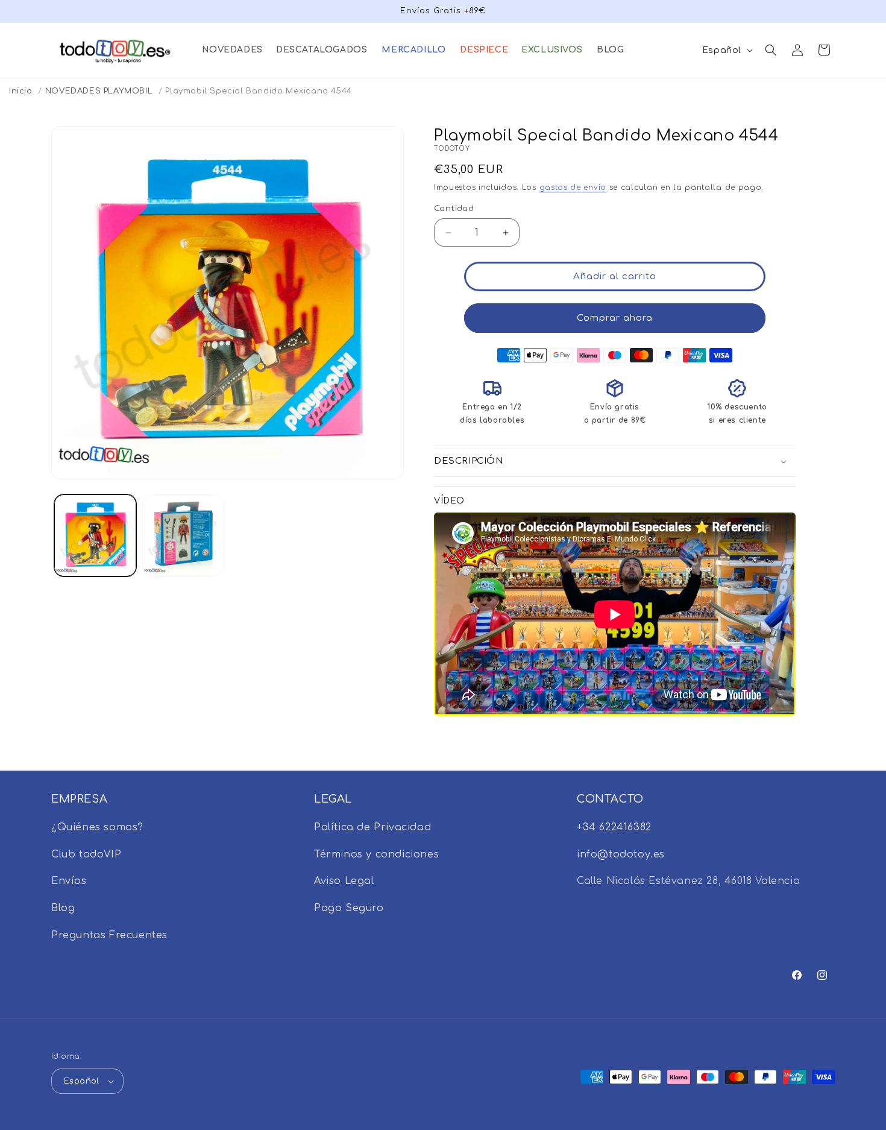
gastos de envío (573, 187)
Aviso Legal (344, 881)
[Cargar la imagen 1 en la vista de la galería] (95, 535)
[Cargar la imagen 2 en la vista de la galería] (183, 535)
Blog (63, 908)
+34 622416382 (614, 827)
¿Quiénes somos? (97, 827)
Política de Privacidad (372, 827)
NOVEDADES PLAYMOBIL (98, 91)
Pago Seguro (349, 908)
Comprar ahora (615, 318)
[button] (232, 50)
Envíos (69, 881)
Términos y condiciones (376, 854)
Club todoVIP (86, 854)
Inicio (21, 91)
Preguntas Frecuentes (109, 935)
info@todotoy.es (621, 854)
